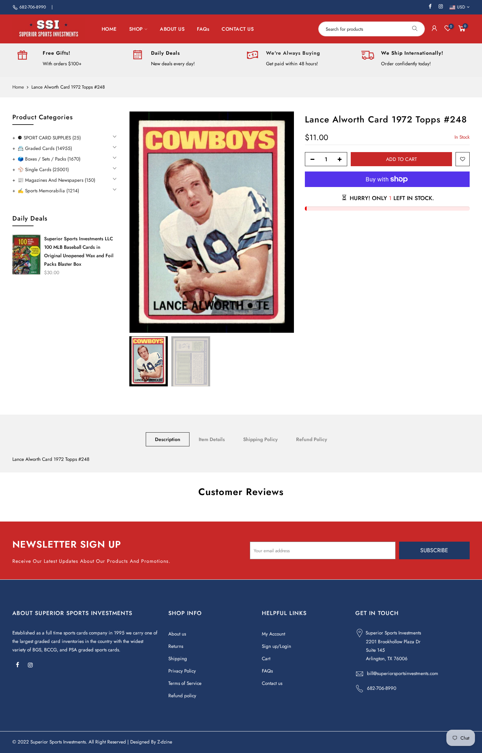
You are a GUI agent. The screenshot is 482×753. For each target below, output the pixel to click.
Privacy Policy (182, 671)
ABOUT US (172, 28)
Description (167, 439)
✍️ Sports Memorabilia (48, 190)
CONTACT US (238, 28)
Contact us (272, 683)
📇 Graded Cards (45, 148)
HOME (109, 28)
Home (18, 87)
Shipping (177, 658)
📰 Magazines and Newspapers (56, 180)
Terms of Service (184, 683)
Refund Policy (311, 439)
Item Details (212, 439)
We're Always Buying (293, 52)
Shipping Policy (260, 439)
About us (177, 634)
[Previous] (142, 222)
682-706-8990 (32, 7)
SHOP (136, 28)
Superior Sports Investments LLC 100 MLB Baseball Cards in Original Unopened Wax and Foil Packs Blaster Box (78, 251)
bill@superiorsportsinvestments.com (402, 673)
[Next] (282, 222)
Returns (175, 646)
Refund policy (182, 695)
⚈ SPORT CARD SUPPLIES (49, 137)
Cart (266, 658)
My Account (273, 634)
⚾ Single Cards (43, 169)
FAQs (203, 28)
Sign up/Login (276, 646)
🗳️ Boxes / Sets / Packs (49, 159)
